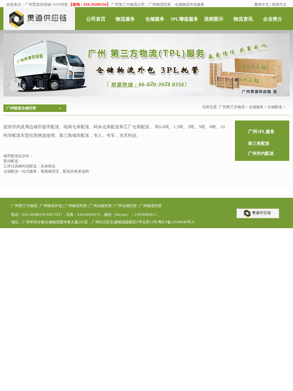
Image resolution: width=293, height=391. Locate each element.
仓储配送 (274, 107)
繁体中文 (261, 4)
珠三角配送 (259, 143)
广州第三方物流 (232, 107)
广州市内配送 (261, 153)
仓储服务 (256, 107)
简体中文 (279, 4)
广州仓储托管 (125, 206)
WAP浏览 (60, 4)
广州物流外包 (51, 206)
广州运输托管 (101, 206)
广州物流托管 (76, 206)
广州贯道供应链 (38, 4)
